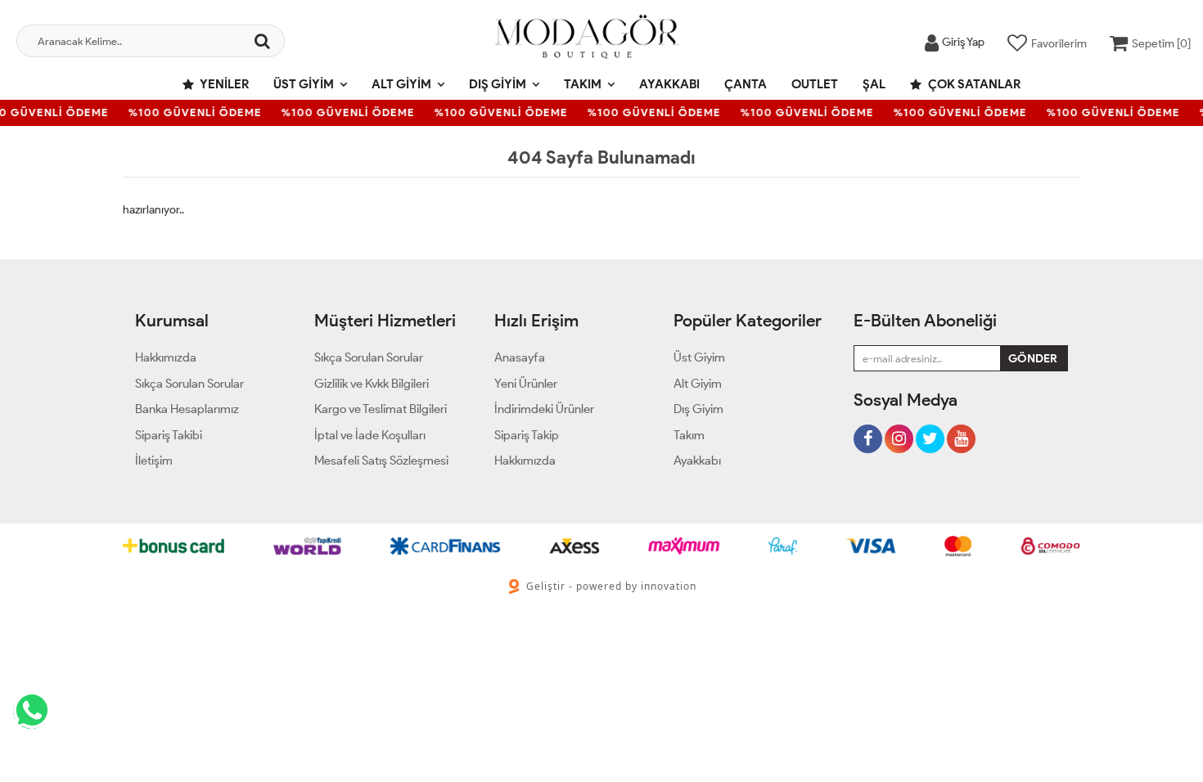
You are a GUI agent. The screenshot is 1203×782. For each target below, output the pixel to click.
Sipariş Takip (526, 435)
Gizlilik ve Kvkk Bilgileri (371, 383)
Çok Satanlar (973, 84)
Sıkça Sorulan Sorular (189, 383)
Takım (583, 84)
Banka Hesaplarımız (187, 409)
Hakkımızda (165, 357)
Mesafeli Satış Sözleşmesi (381, 460)
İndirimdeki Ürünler (544, 409)
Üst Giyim (303, 84)
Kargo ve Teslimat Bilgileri (380, 409)
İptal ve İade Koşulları (370, 435)
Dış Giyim (497, 84)
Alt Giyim (401, 84)
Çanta (745, 84)
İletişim (154, 460)
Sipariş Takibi (168, 435)
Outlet (814, 84)
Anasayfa (519, 357)
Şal (874, 84)
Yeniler (223, 84)
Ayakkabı (669, 84)
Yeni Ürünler (525, 383)
